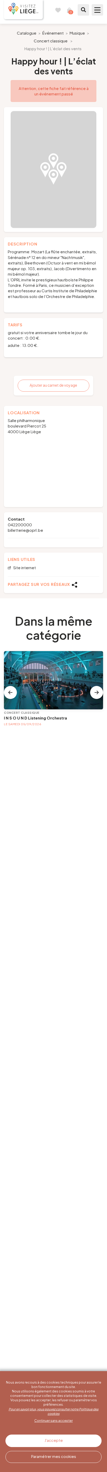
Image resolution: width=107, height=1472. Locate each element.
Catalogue (26, 32)
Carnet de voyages (58, 10)
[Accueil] (23, 9)
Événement (53, 32)
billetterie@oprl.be (25, 530)
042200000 (20, 524)
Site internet (24, 568)
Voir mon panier (69, 10)
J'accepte (53, 1440)
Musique (77, 32)
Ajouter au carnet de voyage (53, 385)
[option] (53, 169)
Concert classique (51, 40)
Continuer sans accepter (53, 1421)
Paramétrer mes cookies (53, 1456)
